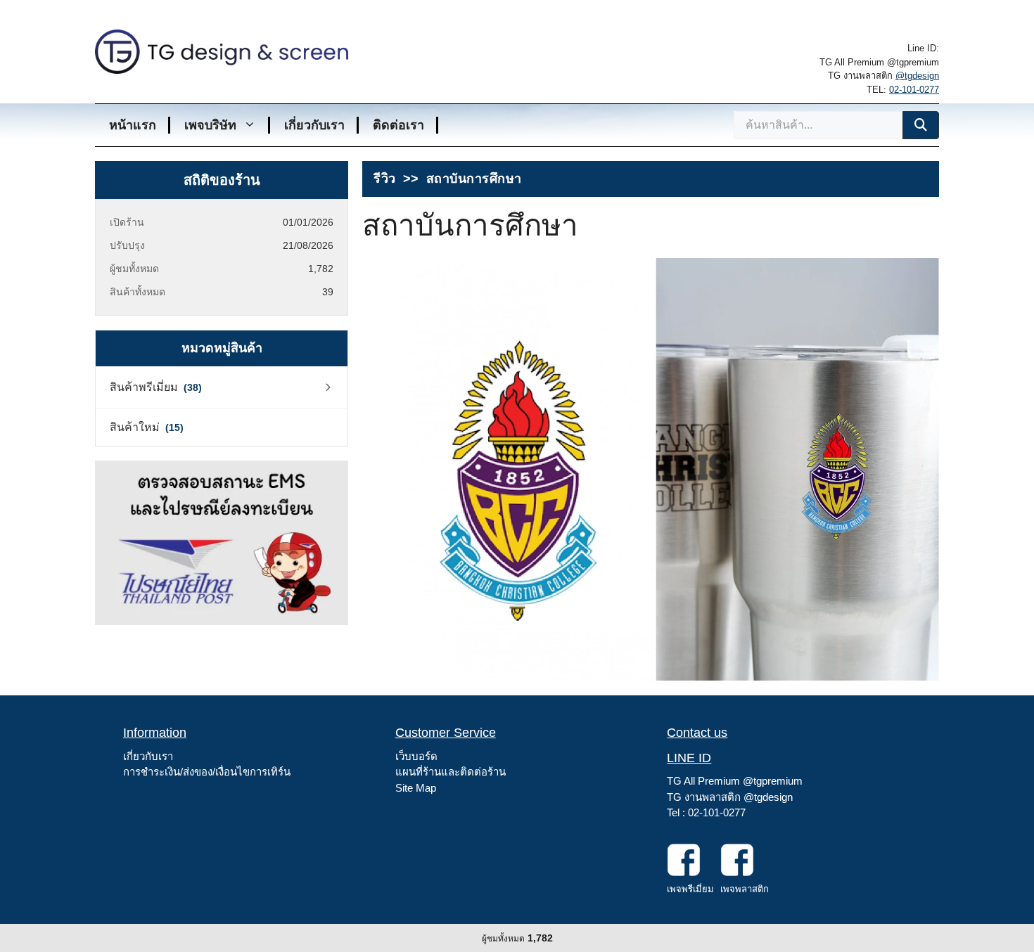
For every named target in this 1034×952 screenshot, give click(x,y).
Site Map (415, 788)
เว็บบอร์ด (416, 756)
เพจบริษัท (210, 125)
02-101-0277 (914, 89)
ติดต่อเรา (398, 125)
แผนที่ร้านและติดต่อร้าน (450, 772)
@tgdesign (917, 75)
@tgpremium (773, 781)
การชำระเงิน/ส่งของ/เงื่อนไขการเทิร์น (207, 772)
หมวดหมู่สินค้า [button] (221, 348)
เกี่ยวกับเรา (314, 125)
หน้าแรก (132, 125)
